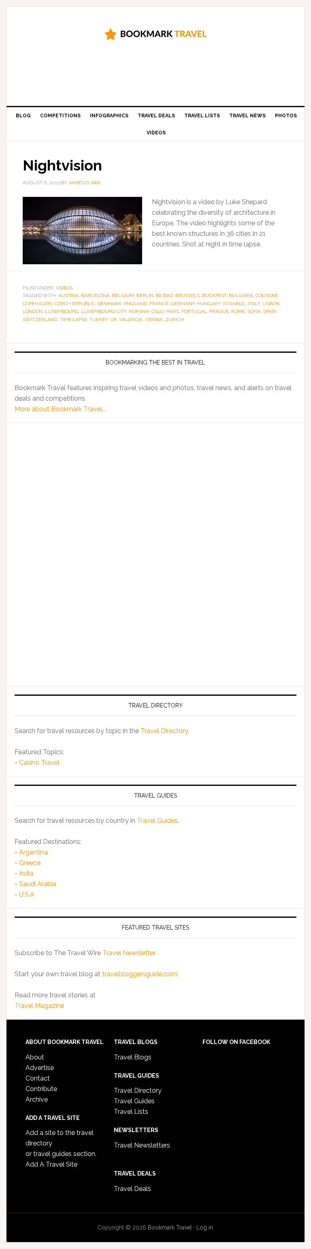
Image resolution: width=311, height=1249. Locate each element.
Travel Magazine (39, 1006)
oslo (157, 311)
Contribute (41, 1089)
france (158, 303)
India (26, 873)
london (33, 311)
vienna (154, 319)
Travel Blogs (132, 1057)
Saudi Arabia (37, 884)
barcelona (95, 295)
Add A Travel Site (51, 1164)
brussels (187, 295)
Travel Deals (132, 1189)
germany (182, 303)
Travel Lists (131, 1111)
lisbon (270, 303)
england (135, 303)
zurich (174, 319)
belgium (123, 295)
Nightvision (62, 165)
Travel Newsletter (129, 953)
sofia (254, 311)
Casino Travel (39, 762)
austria (68, 295)
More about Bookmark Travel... (60, 409)
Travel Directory (164, 731)
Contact (38, 1078)
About (35, 1057)
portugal (194, 311)
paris (172, 311)
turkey (98, 319)
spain (270, 311)
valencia (131, 319)
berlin (144, 295)
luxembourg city (103, 311)
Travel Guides (157, 820)
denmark (109, 303)
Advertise (40, 1068)
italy (254, 303)
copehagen (37, 303)
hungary (208, 303)
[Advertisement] (162, 76)
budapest (214, 295)
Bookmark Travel (155, 33)
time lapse (73, 319)
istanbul (234, 303)
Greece (29, 863)
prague (219, 311)
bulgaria (241, 295)
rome (238, 311)
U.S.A (26, 894)
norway (139, 311)
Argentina (33, 852)
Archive (37, 1099)
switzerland (40, 319)
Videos (64, 288)
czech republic (74, 303)
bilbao (164, 295)
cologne (267, 295)
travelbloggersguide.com (139, 974)
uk (113, 319)
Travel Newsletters (142, 1145)
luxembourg (62, 311)
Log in (204, 1227)
